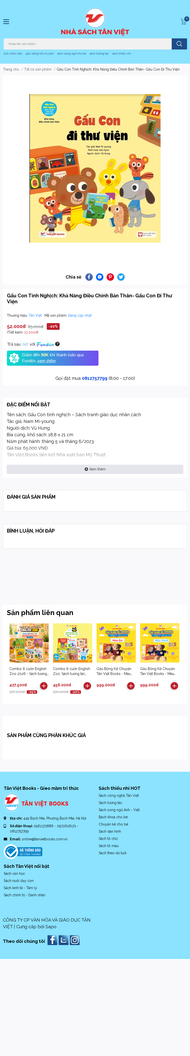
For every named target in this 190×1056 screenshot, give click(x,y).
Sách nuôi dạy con (19, 881)
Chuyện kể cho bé (113, 824)
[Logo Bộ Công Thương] (23, 851)
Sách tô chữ (108, 839)
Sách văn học (14, 874)
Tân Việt (36, 315)
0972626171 (67, 826)
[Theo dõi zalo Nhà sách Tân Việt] (64, 939)
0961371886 (44, 826)
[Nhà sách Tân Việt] (95, 21)
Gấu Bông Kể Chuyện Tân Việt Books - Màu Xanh (157, 673)
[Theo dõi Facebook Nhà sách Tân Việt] (53, 939)
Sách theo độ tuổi (112, 853)
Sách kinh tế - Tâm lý (20, 888)
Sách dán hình (110, 831)
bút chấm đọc (13, 53)
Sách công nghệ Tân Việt (119, 796)
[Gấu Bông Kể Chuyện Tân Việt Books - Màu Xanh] (159, 643)
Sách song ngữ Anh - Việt (119, 810)
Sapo (51, 926)
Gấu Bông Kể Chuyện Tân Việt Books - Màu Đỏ (113, 673)
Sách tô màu (109, 846)
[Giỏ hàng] (183, 21)
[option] (95, 168)
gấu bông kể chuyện (40, 53)
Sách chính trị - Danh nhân (24, 895)
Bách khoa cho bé (113, 817)
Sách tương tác (110, 803)
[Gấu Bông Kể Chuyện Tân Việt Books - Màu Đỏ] (116, 643)
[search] (179, 44)
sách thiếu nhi (121, 53)
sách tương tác (99, 53)
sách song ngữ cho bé (71, 53)
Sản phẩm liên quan (40, 613)
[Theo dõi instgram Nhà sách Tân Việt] (75, 939)
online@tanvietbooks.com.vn (45, 839)
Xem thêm (97, 469)
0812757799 (94, 378)
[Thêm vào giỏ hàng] (44, 686)
